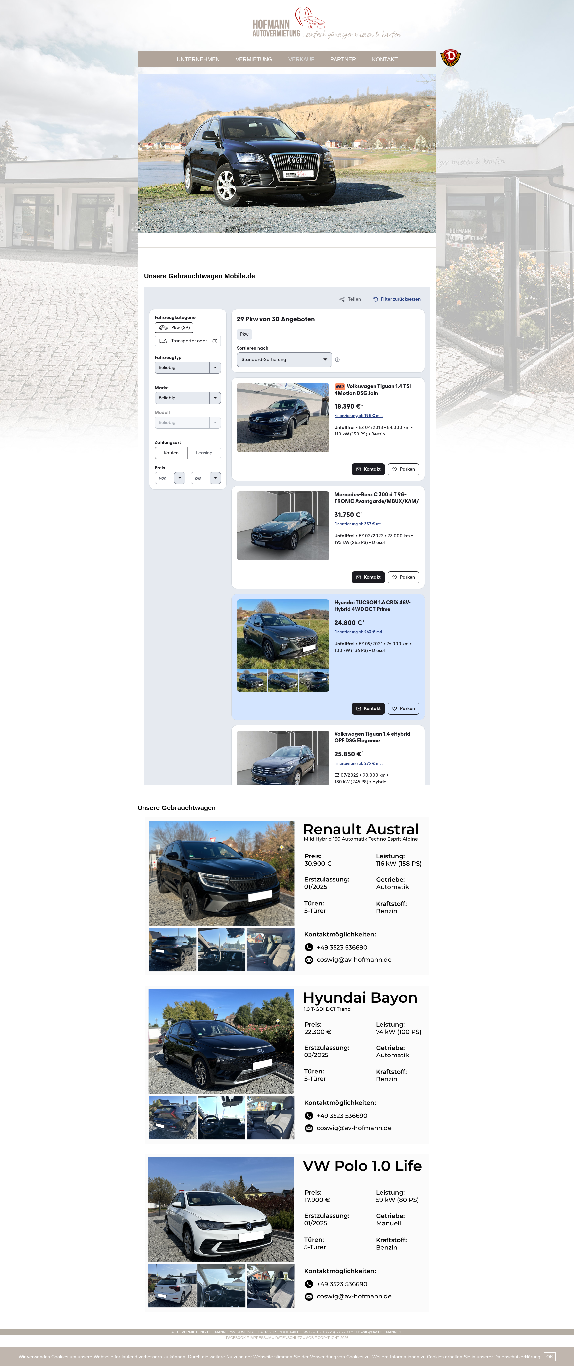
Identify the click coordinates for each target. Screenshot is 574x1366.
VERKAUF (301, 59)
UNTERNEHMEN (198, 59)
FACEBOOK (236, 1338)
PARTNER (343, 59)
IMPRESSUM (260, 1338)
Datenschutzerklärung (517, 1356)
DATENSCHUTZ (288, 1338)
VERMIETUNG (254, 59)
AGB (310, 1338)
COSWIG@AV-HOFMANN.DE (378, 1332)
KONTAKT (385, 59)
